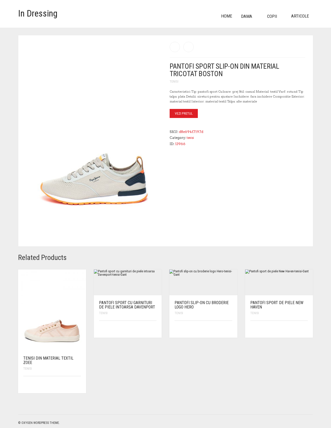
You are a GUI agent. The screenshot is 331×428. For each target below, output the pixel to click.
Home (226, 16)
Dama (246, 16)
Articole (300, 16)
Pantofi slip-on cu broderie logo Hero (202, 305)
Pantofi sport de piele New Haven (276, 305)
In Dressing (37, 13)
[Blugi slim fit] (175, 47)
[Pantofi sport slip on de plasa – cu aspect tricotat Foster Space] (188, 47)
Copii (272, 16)
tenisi (174, 81)
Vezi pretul (184, 113)
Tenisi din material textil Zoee (48, 360)
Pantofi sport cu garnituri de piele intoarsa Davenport (127, 305)
